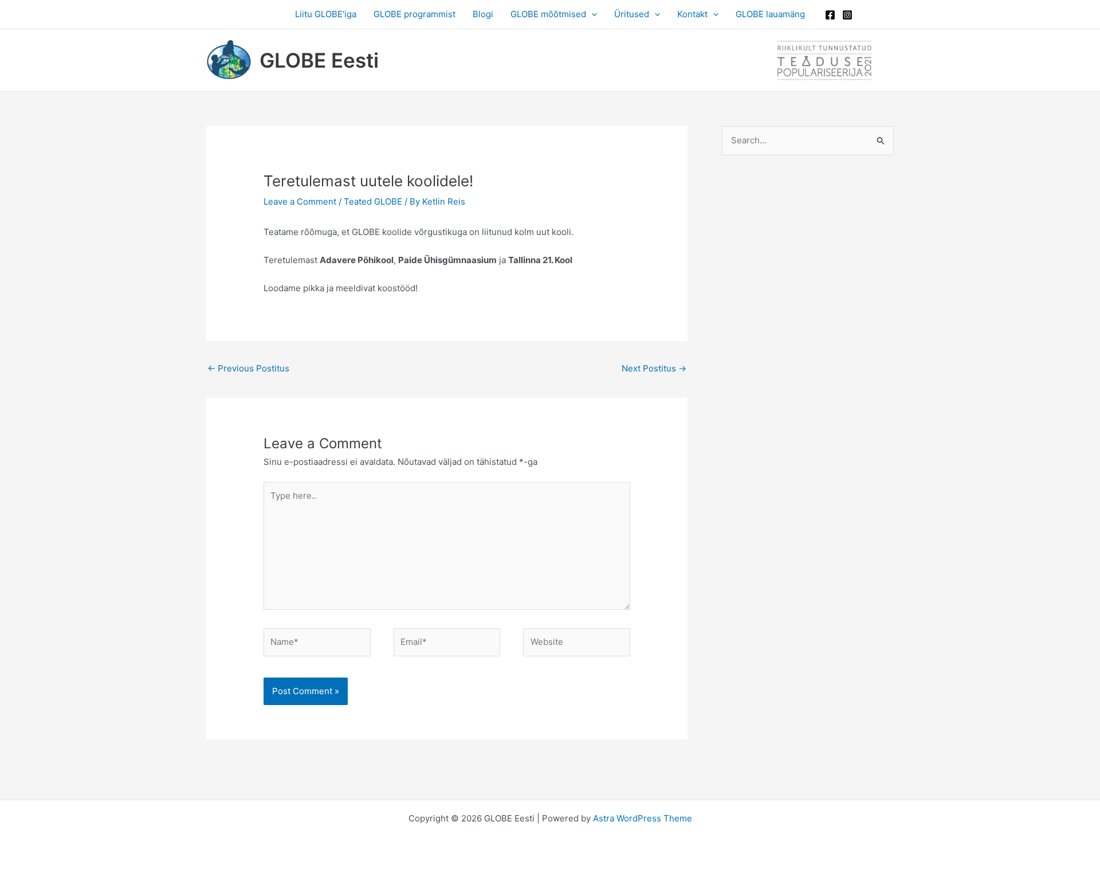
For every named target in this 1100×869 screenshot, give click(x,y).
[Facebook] (830, 15)
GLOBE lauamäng (770, 14)
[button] (591, 14)
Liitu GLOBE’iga (325, 14)
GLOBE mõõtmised (548, 14)
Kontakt (692, 14)
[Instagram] (847, 15)
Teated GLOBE (373, 201)
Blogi (483, 14)
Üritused (631, 14)
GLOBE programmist (414, 14)
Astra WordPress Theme (642, 818)
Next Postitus (654, 368)
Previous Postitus (248, 368)
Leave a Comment (300, 201)
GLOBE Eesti (319, 60)
